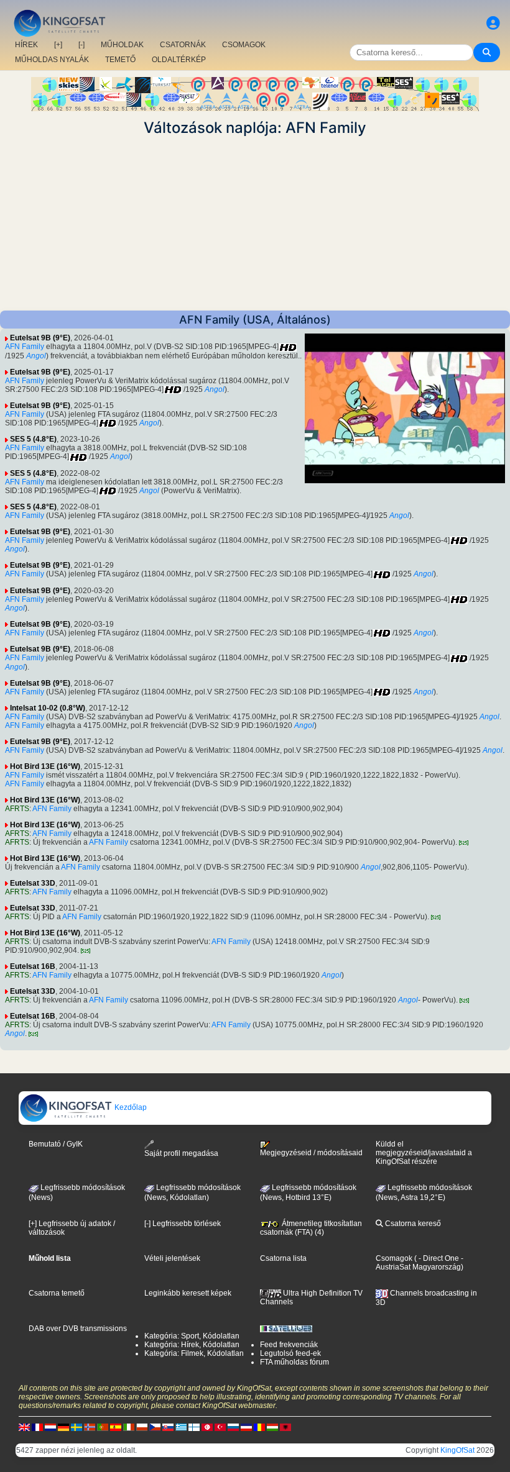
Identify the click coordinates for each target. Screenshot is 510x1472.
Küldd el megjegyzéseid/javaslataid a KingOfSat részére (424, 1153)
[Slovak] (168, 1427)
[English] (24, 1427)
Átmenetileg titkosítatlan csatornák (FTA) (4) (311, 1228)
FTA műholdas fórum (294, 1362)
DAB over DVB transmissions (78, 1328)
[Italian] (128, 1427)
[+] (58, 44)
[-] (81, 44)
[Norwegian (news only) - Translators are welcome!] (89, 1427)
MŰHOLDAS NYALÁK (52, 59)
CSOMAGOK (244, 44)
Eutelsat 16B (32, 966)
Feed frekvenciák (289, 1344)
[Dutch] (50, 1427)
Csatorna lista (283, 1258)
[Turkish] (220, 1427)
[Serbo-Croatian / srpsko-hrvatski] (246, 1427)
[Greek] (181, 1427)
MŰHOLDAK (122, 44)
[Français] (37, 1427)
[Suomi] (194, 1427)
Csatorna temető (57, 1293)
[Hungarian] (272, 1427)
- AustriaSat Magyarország (419, 1262)
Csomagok (394, 1258)
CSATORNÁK (183, 44)
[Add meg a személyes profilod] (493, 23)
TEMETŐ (120, 59)
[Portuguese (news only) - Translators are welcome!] (102, 1427)
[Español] (115, 1427)
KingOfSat (457, 1450)
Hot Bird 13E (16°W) (45, 766)
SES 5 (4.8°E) (33, 439)
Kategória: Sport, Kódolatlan (191, 1336)
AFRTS (17, 808)
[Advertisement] (255, 224)
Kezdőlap (130, 1107)
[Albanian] (285, 1427)
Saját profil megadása (181, 1153)
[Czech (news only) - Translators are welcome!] (154, 1427)
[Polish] (141, 1427)
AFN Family (24, 346)
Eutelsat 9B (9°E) (40, 338)
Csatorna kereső (412, 1223)
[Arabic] (207, 1427)
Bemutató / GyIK (56, 1144)
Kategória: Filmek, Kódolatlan (194, 1353)
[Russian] (233, 1427)
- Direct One (439, 1258)
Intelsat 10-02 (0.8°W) (47, 708)
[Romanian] (259, 1427)
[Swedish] (76, 1427)
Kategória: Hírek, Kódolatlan (191, 1344)
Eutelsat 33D (32, 883)
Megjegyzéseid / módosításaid (311, 1152)
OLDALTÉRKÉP (179, 59)
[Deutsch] (63, 1427)
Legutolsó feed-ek (290, 1353)
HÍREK (26, 44)
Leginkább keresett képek (187, 1293)
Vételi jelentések (172, 1258)
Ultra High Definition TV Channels (311, 1297)
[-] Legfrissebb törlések (182, 1223)
